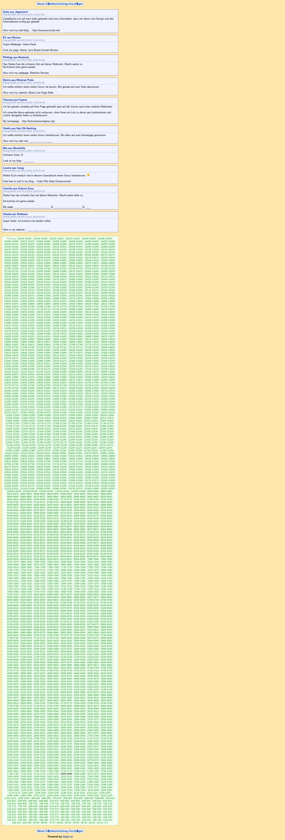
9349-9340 (106, 513)
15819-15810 (75, 265)
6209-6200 (26, 621)
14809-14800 (11, 306)
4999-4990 (39, 662)
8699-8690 (13, 537)
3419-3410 (13, 716)
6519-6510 (39, 610)
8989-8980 (53, 526)
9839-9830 (93, 496)
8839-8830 (39, 532)
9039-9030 (93, 524)
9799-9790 (39, 499)
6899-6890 (66, 597)
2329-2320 (80, 752)
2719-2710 (93, 738)
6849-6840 (26, 600)
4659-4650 (66, 673)
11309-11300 (12, 442)
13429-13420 (92, 358)
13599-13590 (43, 352)
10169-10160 (43, 486)
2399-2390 (93, 749)
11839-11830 (59, 420)
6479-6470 (93, 610)
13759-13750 (11, 347)
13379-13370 (59, 361)
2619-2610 (13, 744)
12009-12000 (12, 415)
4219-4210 (13, 689)
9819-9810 (13, 499)
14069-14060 (75, 333)
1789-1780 (53, 771)
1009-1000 (23, 798)
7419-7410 (13, 581)
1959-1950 (39, 765)
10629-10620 (92, 467)
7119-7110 (93, 589)
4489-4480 (80, 678)
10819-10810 (11, 461)
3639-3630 (39, 708)
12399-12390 (59, 399)
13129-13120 (11, 371)
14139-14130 (76, 331)
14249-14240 (11, 328)
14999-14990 (43, 298)
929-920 (110, 798)
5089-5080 (26, 659)
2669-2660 (53, 741)
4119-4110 (39, 692)
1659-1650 (13, 776)
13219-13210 (92, 366)
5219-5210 (66, 654)
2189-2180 (53, 757)
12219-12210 (11, 407)
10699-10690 (92, 464)
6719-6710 (93, 602)
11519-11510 (12, 434)
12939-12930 (92, 377)
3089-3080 (26, 727)
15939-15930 (108, 260)
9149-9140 (53, 521)
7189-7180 (106, 586)
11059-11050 (75, 450)
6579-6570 (66, 608)
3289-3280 (80, 719)
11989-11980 (44, 415)
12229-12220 (108, 404)
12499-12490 (11, 396)
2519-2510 (39, 746)
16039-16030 (59, 257)
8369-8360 (26, 548)
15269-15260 (59, 287)
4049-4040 (26, 695)
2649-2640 (80, 741)
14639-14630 (59, 312)
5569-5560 (26, 643)
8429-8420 (53, 545)
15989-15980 (27, 260)
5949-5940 (53, 629)
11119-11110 (90, 447)
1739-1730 (13, 773)
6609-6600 (26, 608)
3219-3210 (66, 722)
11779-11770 (44, 423)
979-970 (57, 798)
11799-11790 (12, 423)
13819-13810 (27, 344)
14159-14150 (43, 331)
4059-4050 (13, 695)
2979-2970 (66, 730)
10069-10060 (91, 488)
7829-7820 (106, 564)
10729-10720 (43, 464)
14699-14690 (75, 309)
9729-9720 (26, 502)
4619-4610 (13, 676)
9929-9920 (80, 494)
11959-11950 (91, 415)
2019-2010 (66, 763)
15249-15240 (92, 287)
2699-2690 (13, 741)
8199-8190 (39, 553)
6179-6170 (66, 621)
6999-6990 (39, 594)
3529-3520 (80, 711)
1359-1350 (93, 784)
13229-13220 (75, 366)
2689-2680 (26, 741)
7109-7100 (106, 589)
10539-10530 (11, 472)
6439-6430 (39, 613)
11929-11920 (28, 418)
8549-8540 (106, 540)
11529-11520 (107, 431)
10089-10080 (59, 488)
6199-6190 (39, 621)
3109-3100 (106, 725)
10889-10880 (11, 458)
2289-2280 (26, 754)
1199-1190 (93, 790)
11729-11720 (12, 426)
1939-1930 (66, 765)
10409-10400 (108, 475)
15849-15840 (27, 265)
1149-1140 (53, 792)
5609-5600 (80, 640)
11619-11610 (75, 428)
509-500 (22, 812)
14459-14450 (11, 320)
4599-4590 (39, 676)
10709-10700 (75, 464)
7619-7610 (66, 572)
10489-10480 (92, 472)
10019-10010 (62, 491)
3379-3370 (66, 716)
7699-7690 (66, 570)
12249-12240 (75, 404)
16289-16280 (108, 246)
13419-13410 (108, 358)
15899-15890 (59, 263)
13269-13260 (11, 366)
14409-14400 (92, 320)
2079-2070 (93, 760)
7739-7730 (13, 570)
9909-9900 (106, 494)
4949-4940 (106, 662)
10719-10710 (59, 464)
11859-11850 (28, 420)
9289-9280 (80, 515)
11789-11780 (28, 423)
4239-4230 (93, 687)
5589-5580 (106, 640)
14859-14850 (43, 304)
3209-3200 (80, 722)
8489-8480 (80, 543)
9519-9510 (93, 507)
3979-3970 (13, 697)
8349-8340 (53, 548)
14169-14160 (27, 331)
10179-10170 (27, 486)
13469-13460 (27, 358)
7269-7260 (106, 583)
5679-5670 (93, 638)
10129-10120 (108, 486)
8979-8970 (66, 526)
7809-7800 (26, 567)
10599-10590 (27, 469)
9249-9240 (26, 518)
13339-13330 (11, 363)
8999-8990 (39, 526)
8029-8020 (53, 559)
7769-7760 (80, 567)
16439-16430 (92, 241)
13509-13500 (75, 355)
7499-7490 (13, 578)
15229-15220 (11, 290)
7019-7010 (13, 594)
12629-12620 (27, 390)
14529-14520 (11, 317)
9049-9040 (80, 524)
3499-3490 (13, 714)
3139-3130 (66, 725)
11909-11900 (59, 418)
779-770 (54, 803)
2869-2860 (106, 733)
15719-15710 (11, 271)
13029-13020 (59, 374)
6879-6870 (93, 597)
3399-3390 (39, 716)
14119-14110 (108, 331)
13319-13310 (43, 363)
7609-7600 (80, 572)
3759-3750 (93, 703)
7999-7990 (93, 559)
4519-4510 (39, 678)
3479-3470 (39, 714)
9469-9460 (53, 510)
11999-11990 (28, 415)
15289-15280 (27, 287)
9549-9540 (53, 507)
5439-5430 (93, 646)
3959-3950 (39, 697)
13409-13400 (11, 361)
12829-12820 (43, 382)
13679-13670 (27, 350)
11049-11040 (91, 450)
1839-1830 (93, 768)
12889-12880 (59, 380)
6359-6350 (39, 616)
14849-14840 (59, 304)
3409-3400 (26, 716)
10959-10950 (11, 456)
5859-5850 (66, 632)
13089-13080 (75, 371)
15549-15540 (59, 276)
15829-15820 (59, 265)
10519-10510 (43, 472)
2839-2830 (39, 735)
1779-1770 (66, 771)
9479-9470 (39, 510)
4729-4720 (80, 670)
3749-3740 (106, 703)
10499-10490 (75, 472)
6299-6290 (13, 619)
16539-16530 (40, 238)
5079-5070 (39, 659)
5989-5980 (106, 627)
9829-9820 (106, 496)
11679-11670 (91, 426)
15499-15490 (27, 279)
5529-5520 (80, 643)
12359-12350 (11, 401)
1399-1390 (39, 784)
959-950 (78, 798)
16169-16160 (75, 252)
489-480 (43, 812)
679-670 (54, 806)
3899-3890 (13, 700)
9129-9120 (80, 521)
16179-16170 (59, 252)
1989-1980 (106, 763)
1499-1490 (13, 782)
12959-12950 (59, 377)
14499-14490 (59, 317)
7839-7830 (93, 564)
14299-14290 (43, 325)
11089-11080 (28, 450)
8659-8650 (66, 537)
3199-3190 (93, 722)
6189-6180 (53, 621)
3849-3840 (80, 700)
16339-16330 (27, 246)
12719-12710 (108, 385)
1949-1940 (53, 765)
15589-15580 (108, 274)
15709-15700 (27, 271)
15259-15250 (75, 287)
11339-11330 (75, 439)
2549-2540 (106, 744)
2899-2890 (66, 733)
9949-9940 (53, 494)
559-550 (75, 809)
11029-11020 (12, 453)
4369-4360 (26, 684)
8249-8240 (80, 551)
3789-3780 (53, 703)
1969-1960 (26, 765)
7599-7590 (93, 572)
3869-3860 (53, 700)
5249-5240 (26, 654)
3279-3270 (93, 719)
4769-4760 (26, 670)
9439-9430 (93, 510)
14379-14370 (27, 323)
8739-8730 (66, 534)
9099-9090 (13, 524)
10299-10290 (59, 480)
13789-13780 (75, 344)
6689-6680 (26, 605)
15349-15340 (43, 284)
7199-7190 (93, 586)
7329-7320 (26, 583)
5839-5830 (93, 632)
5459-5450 (66, 646)
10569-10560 (75, 469)
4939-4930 (13, 665)
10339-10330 (108, 477)
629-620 (107, 806)
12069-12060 (27, 412)
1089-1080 (26, 795)
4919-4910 (39, 665)
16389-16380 (59, 244)
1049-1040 (80, 795)
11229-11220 (29, 445)
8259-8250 (66, 551)
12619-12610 (43, 390)
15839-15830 (43, 265)
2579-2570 (66, 744)
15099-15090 (107, 293)
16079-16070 (107, 255)
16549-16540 (24, 238)
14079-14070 (59, 333)
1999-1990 (93, 763)
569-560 (64, 809)
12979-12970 (27, 377)
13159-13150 (75, 369)
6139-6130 (13, 624)
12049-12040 (59, 412)
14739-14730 (11, 309)
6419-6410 (66, 613)
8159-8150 (93, 553)
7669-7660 (106, 570)
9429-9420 (106, 510)
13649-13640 (75, 350)
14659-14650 (27, 312)
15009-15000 (27, 298)
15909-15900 (43, 263)
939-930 (99, 798)
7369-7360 (80, 581)
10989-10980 (75, 453)
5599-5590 (93, 640)
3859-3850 (66, 700)
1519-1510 (93, 779)
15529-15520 (92, 276)
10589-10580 (43, 469)
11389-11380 (107, 437)
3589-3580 (106, 708)
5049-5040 (80, 659)
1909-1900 (106, 765)
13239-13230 (59, 366)
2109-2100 (53, 760)
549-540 (86, 809)
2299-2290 (13, 754)
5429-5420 (106, 646)
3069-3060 (53, 727)
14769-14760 (75, 306)
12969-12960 (43, 377)
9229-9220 (53, 518)
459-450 (75, 812)
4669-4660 (53, 673)
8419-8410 (66, 545)
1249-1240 (26, 790)
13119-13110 (27, 371)
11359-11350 (44, 439)
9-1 (106, 822)
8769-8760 (26, 534)
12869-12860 (92, 380)
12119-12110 (59, 409)
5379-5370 (66, 649)
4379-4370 (13, 684)
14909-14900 (75, 301)
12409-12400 (43, 399)
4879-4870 (93, 665)
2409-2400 (80, 749)
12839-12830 (27, 382)
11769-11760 (59, 423)
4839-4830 (39, 668)
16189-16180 (43, 252)
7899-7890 (13, 564)
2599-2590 (39, 744)
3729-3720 (26, 706)
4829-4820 (53, 668)
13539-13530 (27, 355)
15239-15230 (108, 287)
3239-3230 (39, 722)
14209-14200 (75, 328)
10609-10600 (11, 469)
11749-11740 (91, 423)
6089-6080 (79, 624)
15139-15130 (43, 293)
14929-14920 (43, 301)
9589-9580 (106, 505)
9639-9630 (39, 505)
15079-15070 (27, 295)
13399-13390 (27, 361)
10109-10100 (27, 488)
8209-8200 (26, 553)
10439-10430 (59, 475)
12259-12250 (59, 404)
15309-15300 (108, 284)
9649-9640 (26, 505)
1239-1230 (40, 790)
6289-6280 (26, 619)
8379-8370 (13, 548)
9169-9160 (26, 521)
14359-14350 (59, 323)
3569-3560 (26, 711)
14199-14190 (92, 328)
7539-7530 (66, 575)
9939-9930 (66, 494)
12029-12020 (92, 412)
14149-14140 (60, 331)
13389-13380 (43, 361)
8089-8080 (79, 556)
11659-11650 (12, 428)
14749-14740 (108, 306)
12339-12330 (43, 401)
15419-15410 (43, 282)
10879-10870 (27, 458)
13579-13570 (75, 352)
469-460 (64, 812)
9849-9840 (80, 496)
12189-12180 (59, 407)
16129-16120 (27, 255)
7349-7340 (106, 581)
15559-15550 (43, 276)
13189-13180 (27, 369)
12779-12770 (11, 385)
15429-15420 (27, 282)
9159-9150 (40, 521)
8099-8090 (66, 556)
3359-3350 (93, 716)
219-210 (11, 820)
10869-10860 (43, 458)
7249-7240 (26, 586)
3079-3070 (39, 727)
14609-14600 (108, 312)
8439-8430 (39, 545)
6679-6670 (39, 605)
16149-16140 (108, 252)
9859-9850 (66, 496)
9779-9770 (66, 499)
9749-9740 (106, 499)
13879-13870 (43, 342)
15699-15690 (43, 271)
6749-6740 (53, 602)
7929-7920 (80, 562)
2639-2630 (93, 741)
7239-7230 (39, 586)
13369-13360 (75, 361)
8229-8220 (106, 551)
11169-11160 (14, 447)
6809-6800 (80, 600)
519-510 (11, 812)
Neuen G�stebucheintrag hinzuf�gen (60, 3)
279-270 (54, 817)
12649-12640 (108, 388)
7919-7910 (93, 562)
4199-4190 (39, 689)
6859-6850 (13, 600)
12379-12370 (92, 399)
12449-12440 (92, 396)
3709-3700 (53, 706)
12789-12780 (108, 382)
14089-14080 (43, 333)
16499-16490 (105, 238)
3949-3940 (53, 697)
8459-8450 (13, 545)
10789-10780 (59, 461)
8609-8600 (26, 540)
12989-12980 (11, 377)
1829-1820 (106, 768)
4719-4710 (93, 670)
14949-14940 (11, 301)
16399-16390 (43, 244)
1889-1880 (26, 768)
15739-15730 (92, 268)
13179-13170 (43, 369)
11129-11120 (75, 447)
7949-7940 (53, 562)
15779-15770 (27, 268)
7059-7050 (66, 591)
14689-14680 (92, 309)
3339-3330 (13, 719)
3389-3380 (53, 716)
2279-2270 (39, 754)
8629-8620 (106, 537)
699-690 (32, 806)
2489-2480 (80, 746)
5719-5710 (39, 638)
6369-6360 (26, 616)
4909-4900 (53, 665)
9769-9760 (80, 499)
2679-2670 (39, 741)
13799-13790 (59, 344)
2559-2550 (93, 744)
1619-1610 (66, 776)
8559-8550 (93, 540)
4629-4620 (106, 673)
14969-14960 (92, 298)
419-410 (11, 814)
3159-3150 (40, 725)
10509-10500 (59, 472)
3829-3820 (106, 700)
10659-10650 (43, 467)
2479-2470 (93, 746)
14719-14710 (43, 309)
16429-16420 (108, 241)
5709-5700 (53, 638)
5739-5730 (13, 638)
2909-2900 (53, 733)
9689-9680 (80, 502)
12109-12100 (75, 409)
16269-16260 (27, 249)
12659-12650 (92, 388)
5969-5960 (26, 629)
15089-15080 (11, 295)
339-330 (96, 814)
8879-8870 (93, 529)
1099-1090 (13, 795)
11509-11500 (28, 434)
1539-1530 (66, 779)
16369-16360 (92, 244)
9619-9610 (66, 505)
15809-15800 (92, 265)
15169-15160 (108, 290)
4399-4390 (93, 681)
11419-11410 (59, 437)
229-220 (107, 817)
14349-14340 (75, 323)
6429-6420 (53, 613)
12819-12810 (59, 382)
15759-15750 (59, 268)
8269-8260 (53, 551)
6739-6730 (66, 602)
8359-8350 (39, 548)
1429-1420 (106, 782)
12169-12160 (92, 407)
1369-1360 (80, 784)
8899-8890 (66, 529)
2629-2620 (106, 741)
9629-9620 (53, 505)
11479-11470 (75, 434)
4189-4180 (53, 689)
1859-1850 (66, 768)
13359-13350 (92, 361)
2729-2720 (80, 738)
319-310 (11, 817)
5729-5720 (26, 638)
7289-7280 (80, 583)
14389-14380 (11, 323)
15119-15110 (76, 293)
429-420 (107, 812)
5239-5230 (39, 654)
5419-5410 (13, 649)
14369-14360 (43, 323)
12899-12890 (43, 380)
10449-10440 (43, 475)
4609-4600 (26, 676)
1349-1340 (106, 784)
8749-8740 (53, 534)
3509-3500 (106, 711)
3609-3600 (80, 708)
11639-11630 (44, 428)
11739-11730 (107, 423)
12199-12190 (43, 407)
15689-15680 (59, 271)
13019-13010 (75, 374)
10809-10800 (27, 461)
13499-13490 (92, 355)
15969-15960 (59, 260)
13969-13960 (11, 339)
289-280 (43, 817)
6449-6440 (26, 613)
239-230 (96, 817)
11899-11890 (75, 418)
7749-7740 (106, 567)
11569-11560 (44, 431)
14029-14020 (27, 336)
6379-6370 (13, 616)
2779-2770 (13, 738)
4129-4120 (26, 692)
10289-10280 (75, 480)
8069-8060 (106, 556)
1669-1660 (106, 773)
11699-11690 (59, 426)
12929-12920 (108, 377)
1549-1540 (53, 779)
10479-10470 (108, 472)
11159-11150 (29, 447)
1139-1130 (66, 792)
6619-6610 (13, 608)
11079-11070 (44, 450)
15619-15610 (59, 274)
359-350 (75, 814)
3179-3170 (13, 725)
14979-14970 (75, 298)
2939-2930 (13, 733)
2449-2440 (26, 749)
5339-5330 (13, 651)
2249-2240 (80, 754)
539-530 (96, 809)
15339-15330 (59, 284)
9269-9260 (106, 515)
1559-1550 (39, 779)
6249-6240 (80, 619)
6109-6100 (53, 624)
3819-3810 (13, 703)
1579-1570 (13, 779)
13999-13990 (75, 336)
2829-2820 (53, 735)
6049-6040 (26, 627)
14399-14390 (108, 320)
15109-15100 (91, 293)
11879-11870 (107, 418)
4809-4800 (80, 668)
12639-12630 (11, 390)
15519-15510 (108, 276)
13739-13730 (43, 347)
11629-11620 (59, 428)
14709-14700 (59, 309)
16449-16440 (75, 241)
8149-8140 (106, 553)
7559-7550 (39, 575)
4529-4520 (26, 678)
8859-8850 (13, 532)
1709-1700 (53, 773)
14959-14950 (108, 298)
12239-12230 (92, 404)
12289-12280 (11, 404)
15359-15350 (27, 284)
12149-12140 (11, 409)
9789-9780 (53, 499)
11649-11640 (28, 428)
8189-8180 (53, 553)
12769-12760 (27, 385)
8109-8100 (53, 556)
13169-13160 (59, 369)
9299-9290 (66, 515)
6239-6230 (93, 619)
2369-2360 (26, 752)
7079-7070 (39, 591)
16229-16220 (92, 249)
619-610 (11, 809)
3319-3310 (39, 719)
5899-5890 (13, 632)
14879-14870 (11, 304)
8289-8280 (26, 551)
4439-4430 (39, 681)
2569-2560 (80, 744)
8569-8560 (80, 540)
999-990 (35, 798)
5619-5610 (66, 640)
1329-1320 (26, 787)
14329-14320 (108, 323)
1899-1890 (13, 768)
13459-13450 (43, 358)
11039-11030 (107, 450)
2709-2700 (106, 738)
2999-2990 (39, 730)
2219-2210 (13, 757)
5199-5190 (93, 654)
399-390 (32, 814)
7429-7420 (106, 578)
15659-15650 (108, 271)
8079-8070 (93, 556)
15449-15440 (108, 279)
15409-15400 (59, 282)
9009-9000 (26, 526)
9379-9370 (66, 513)
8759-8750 (39, 534)
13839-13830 (108, 342)
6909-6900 (53, 597)
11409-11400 (75, 437)
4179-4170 (66, 689)
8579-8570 (66, 540)
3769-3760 (80, 703)
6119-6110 (39, 624)
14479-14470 (92, 317)
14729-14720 (27, 309)
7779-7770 (66, 567)
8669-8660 (53, 537)
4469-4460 (106, 678)
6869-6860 (106, 597)
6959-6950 (93, 594)
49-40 (76, 822)
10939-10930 (43, 456)
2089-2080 (79, 760)
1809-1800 (26, 771)
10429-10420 (75, 475)
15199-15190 (59, 290)
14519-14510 (27, 317)
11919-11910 (44, 418)
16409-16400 (27, 244)
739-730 (96, 803)
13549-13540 (11, 355)
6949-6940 (106, 594)
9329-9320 (26, 515)
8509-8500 (53, 543)
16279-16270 (11, 249)
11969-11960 (75, 415)
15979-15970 (43, 260)
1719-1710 (39, 773)
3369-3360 (80, 716)
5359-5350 (93, 649)
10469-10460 (11, 475)
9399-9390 (39, 513)
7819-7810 (13, 567)
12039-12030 (75, 412)
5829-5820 (106, 632)
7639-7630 (39, 572)
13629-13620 (108, 350)
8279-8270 (39, 551)
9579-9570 (13, 507)
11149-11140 (44, 447)
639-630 (96, 806)
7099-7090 (13, 591)
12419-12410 (27, 399)
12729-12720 (92, 385)
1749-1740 (106, 771)
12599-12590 (75, 390)
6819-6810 (66, 600)
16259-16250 (43, 249)
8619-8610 (13, 540)
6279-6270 (39, 619)
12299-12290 (108, 401)
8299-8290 (13, 551)
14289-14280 (59, 325)
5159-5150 (40, 657)
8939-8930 (13, 529)
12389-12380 (75, 399)
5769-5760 (80, 635)
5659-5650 (13, 640)
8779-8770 (13, 534)
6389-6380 (106, 613)
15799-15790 (108, 265)
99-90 (36, 822)
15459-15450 (92, 279)
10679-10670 (11, 467)
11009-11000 (43, 453)
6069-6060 (106, 624)
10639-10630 (75, 467)
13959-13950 (27, 339)
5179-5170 (13, 657)
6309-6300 (106, 616)
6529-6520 (26, 610)
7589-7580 (106, 572)
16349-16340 (11, 246)
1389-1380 (53, 784)
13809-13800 (43, 344)
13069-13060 (107, 371)
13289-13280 (92, 363)
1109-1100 (105, 792)
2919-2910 (39, 733)
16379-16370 (75, 244)
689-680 (43, 806)
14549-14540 (92, 314)
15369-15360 (11, 284)
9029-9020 (106, 524)
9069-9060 (53, 524)
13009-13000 (92, 374)
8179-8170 (66, 553)
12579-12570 (108, 390)
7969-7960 (26, 562)
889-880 (43, 801)
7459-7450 (66, 578)
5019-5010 (13, 662)
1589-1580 (106, 776)
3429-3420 (106, 714)
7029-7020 (106, 591)
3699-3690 (66, 706)
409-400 (22, 814)
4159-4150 (93, 689)
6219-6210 (13, 621)
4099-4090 (66, 692)
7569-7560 (26, 575)
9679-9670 (93, 502)
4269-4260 (53, 687)
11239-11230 (13, 445)
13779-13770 (92, 344)
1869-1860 (53, 768)
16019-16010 (92, 257)
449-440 (86, 812)
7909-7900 (106, 562)
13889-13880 (27, 342)
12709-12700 (11, 388)
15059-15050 (59, 295)
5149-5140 (53, 657)
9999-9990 (93, 491)
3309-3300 (53, 719)
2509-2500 (53, 746)
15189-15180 (75, 290)
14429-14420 (59, 320)
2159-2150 (93, 757)
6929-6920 (26, 597)
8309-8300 (106, 548)
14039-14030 (11, 336)
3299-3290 (66, 719)
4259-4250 (66, 687)
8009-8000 (80, 559)
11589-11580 (12, 431)
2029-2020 (53, 763)
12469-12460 (59, 396)
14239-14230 (27, 328)
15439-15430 (11, 282)
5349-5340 (106, 649)
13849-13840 (92, 342)
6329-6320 (80, 616)
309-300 (22, 817)
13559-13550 (108, 352)
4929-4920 (26, 665)
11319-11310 (107, 439)
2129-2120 (26, 760)
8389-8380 (106, 545)
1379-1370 (66, 784)
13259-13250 (27, 366)
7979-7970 (13, 562)
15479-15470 (59, 279)
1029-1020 (106, 795)
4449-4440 (26, 681)
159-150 (75, 820)
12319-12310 (75, 401)
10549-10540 (108, 469)
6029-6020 (53, 627)
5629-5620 (53, 640)
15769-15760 (43, 268)
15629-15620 (43, 274)
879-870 (54, 801)
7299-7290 (66, 583)
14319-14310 (11, 325)
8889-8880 (80, 529)
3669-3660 (106, 706)
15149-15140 (27, 293)
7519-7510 (93, 575)
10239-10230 (43, 483)
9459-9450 (66, 510)
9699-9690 (66, 502)
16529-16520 (56, 238)
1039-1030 (93, 795)
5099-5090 (13, 659)
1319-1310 (39, 787)
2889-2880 (80, 733)
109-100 (26, 822)
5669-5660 (106, 638)
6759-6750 (39, 602)
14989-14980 (59, 298)
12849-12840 (11, 382)
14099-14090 (27, 333)
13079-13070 (91, 371)
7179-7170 (13, 589)
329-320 (107, 814)
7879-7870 (39, 564)
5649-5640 (26, 640)
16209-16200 (11, 252)
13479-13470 (11, 358)
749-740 (86, 803)
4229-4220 (106, 687)
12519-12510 (92, 393)
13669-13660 (43, 350)
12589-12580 (92, 390)
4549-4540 (106, 676)
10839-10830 (92, 458)
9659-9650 (13, 505)
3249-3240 (26, 722)
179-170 (54, 820)
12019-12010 (108, 412)
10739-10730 (27, 464)
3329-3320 (26, 719)
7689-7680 (80, 570)
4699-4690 (13, 673)
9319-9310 (39, 515)
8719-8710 (93, 534)
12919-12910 (11, 380)
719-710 (11, 806)
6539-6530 (13, 610)
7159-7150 (40, 589)
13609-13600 (27, 352)
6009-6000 (80, 627)
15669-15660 (92, 271)
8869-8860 (106, 529)
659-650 (75, 806)
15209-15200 (43, 290)
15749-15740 (75, 268)
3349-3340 (106, 716)
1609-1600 (80, 776)
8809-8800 (80, 532)
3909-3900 (106, 697)
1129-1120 (79, 792)
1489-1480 (26, 782)
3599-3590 (93, 708)
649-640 (86, 806)
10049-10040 (14, 491)
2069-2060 (106, 760)
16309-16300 (75, 246)
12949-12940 (75, 377)
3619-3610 (66, 708)
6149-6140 (106, 621)
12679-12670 (59, 388)
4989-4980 (53, 662)
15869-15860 (108, 263)
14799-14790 (27, 306)
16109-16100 (59, 255)
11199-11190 (75, 445)
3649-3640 (26, 708)
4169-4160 (80, 689)
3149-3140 (53, 725)
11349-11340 (59, 439)
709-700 (22, 806)
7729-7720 (26, 570)
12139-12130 (27, 409)
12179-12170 (75, 407)
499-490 (32, 812)
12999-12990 (108, 374)
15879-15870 (92, 263)
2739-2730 (66, 738)
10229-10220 (59, 483)
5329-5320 (26, 651)
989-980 (46, 798)
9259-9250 (13, 518)
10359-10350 (75, 477)
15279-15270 (43, 287)
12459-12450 (75, 396)
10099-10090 (43, 488)
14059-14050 (92, 333)
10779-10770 (75, 461)
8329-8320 (80, 548)
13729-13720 (59, 347)
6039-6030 (39, 627)
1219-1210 (67, 790)
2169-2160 (80, 757)
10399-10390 (11, 477)
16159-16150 (92, 252)
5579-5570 (13, 643)
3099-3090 (13, 727)
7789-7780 (53, 567)
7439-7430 (93, 578)
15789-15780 (11, 268)
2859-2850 (13, 735)
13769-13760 (108, 344)
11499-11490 (44, 434)
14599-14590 (11, 314)
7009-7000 (26, 594)
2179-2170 (66, 757)
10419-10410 (92, 475)
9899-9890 (13, 496)
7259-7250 (13, 586)
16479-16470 (27, 241)
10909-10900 (92, 456)
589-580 (43, 809)
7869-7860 (53, 564)
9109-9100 (106, 521)
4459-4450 (13, 681)
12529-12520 (75, 393)
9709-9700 (53, 502)
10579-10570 (59, 469)
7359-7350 (93, 581)
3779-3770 (66, 703)
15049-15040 (75, 295)
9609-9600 (80, 505)
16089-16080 (91, 255)
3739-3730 (13, 706)
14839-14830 (75, 304)
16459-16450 (59, 241)
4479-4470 (93, 678)
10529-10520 (27, 472)
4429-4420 (53, 681)
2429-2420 (53, 749)
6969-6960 (80, 594)
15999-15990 (11, 260)
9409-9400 (26, 513)
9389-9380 (53, 513)
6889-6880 (80, 597)
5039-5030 (93, 659)
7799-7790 (39, 567)
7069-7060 (53, 591)
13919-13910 (92, 339)
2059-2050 (13, 763)
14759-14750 (92, 306)
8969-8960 (80, 526)
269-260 (64, 817)
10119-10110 (11, 488)
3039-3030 (93, 727)
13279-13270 (108, 363)
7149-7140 (53, 589)
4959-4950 (93, 662)
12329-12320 (59, 401)
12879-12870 (75, 380)
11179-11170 (106, 445)
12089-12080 (107, 409)
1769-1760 (80, 771)
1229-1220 (53, 790)
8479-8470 (93, 543)
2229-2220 (106, 754)
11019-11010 (27, 453)
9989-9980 (106, 491)
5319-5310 (39, 651)
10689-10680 (108, 464)
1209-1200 (80, 790)
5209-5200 (80, 654)
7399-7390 (39, 581)
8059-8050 (13, 559)
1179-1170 (14, 792)
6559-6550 (93, 608)
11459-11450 (107, 434)
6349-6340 (53, 616)
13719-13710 (75, 347)
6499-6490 (66, 610)
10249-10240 (27, 483)
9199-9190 (93, 518)
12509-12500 (108, 393)
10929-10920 (59, 456)
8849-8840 (26, 532)
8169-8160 (80, 553)
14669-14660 (11, 312)
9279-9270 (93, 515)
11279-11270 (59, 442)
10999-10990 (59, 453)
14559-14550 (75, 314)
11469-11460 (91, 434)
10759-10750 (108, 461)
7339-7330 (13, 583)
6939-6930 (13, 597)
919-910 (11, 801)
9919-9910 (93, 494)
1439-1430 (93, 782)
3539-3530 (66, 711)
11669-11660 (107, 426)
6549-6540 (106, 608)
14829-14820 (92, 304)
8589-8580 (53, 540)
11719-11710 (28, 426)
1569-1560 (26, 779)
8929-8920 (26, 529)
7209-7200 (80, 586)
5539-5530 (66, 643)
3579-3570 (13, 711)
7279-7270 (93, 583)
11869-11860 (12, 420)
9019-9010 (13, 526)
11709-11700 (44, 426)
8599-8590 (39, 540)
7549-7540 (53, 575)
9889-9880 (26, 496)
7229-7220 (53, 586)
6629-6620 (106, 605)
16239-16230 (75, 249)
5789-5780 (53, 635)
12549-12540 (43, 393)
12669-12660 (75, 388)
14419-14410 (75, 320)
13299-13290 (75, 363)
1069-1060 (53, 795)
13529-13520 (43, 355)
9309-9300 (53, 515)
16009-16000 (108, 257)
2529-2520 (26, 746)
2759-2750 (39, 738)
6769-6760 (26, 602)
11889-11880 (91, 418)
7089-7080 (26, 591)
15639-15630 (27, 274)
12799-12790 (92, 382)
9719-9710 (39, 502)
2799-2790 (93, 735)
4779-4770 (13, 670)
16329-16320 (43, 246)
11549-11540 (75, 431)
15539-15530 (75, 276)
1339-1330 (13, 787)
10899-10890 (108, 456)
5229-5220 (53, 654)
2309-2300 (106, 752)
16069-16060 (11, 257)
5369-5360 (80, 649)
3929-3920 (80, 697)
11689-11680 (75, 426)
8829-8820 (53, 532)
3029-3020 (106, 727)
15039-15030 (92, 295)
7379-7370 (66, 581)
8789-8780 (106, 532)
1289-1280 (80, 787)
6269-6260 (53, 619)
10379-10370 (43, 477)
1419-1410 (13, 784)
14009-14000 (59, 336)
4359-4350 (39, 684)
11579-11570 (28, 431)
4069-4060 (106, 692)
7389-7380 (53, 581)
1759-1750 (93, 771)
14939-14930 (27, 301)
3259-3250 (13, 722)
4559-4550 (93, 676)
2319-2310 (93, 752)
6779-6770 (13, 602)
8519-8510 (39, 543)
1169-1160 (27, 792)
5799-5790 (39, 635)
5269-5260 (106, 651)
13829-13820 (11, 344)
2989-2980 (53, 730)
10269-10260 (108, 480)
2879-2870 (93, 733)
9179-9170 (13, 521)
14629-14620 (75, 312)
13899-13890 (11, 342)
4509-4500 (53, 678)
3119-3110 (93, 725)
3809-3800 (26, 703)
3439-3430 (93, 714)
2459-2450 (13, 749)
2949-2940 (106, 730)
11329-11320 (91, 439)
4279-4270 (39, 687)
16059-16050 (27, 257)
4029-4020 (53, 695)
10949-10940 (27, 456)
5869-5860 (53, 632)
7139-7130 (66, 589)
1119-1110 (92, 792)
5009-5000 (26, 662)
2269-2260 (53, 754)
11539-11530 (91, 431)
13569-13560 (92, 352)
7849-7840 (80, 564)
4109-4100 (53, 692)
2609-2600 (26, 744)
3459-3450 (66, 714)
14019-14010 (43, 336)
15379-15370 (108, 282)
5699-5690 (66, 638)
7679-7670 (93, 570)
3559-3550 (39, 711)
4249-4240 (80, 687)
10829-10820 (108, 458)
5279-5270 (93, 651)
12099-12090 (91, 409)
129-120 (107, 820)
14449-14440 (27, 320)
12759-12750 (43, 385)
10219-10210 (75, 483)
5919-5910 (93, 629)
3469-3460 (53, 714)
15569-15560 (27, 276)
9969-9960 (26, 494)
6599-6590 (39, 608)
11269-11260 (75, 442)
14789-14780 (43, 306)
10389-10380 (27, 477)
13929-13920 (75, 339)
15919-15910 (27, 263)
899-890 (32, 801)
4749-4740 (53, 670)
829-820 (107, 801)
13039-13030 (43, 374)
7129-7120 (80, 589)
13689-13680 (11, 350)
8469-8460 (106, 543)
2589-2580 (53, 744)
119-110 (16, 822)
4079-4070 (93, 692)
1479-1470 (39, 782)
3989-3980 (106, 695)
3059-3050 (66, 727)
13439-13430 (75, 358)
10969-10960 (107, 453)
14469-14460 (108, 317)
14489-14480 (75, 317)
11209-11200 (60, 445)
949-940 (89, 798)
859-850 (75, 801)
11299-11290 (28, 442)
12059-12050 (43, 412)
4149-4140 (106, 689)
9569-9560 (26, 507)
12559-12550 (27, 393)
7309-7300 (53, 583)
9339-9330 (13, 515)
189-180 (43, 820)
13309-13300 (59, 363)
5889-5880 (26, 632)
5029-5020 (106, 659)
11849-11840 (44, 420)
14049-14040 (108, 333)
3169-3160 (26, 725)
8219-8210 (13, 553)
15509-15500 (11, 279)
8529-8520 (26, 543)
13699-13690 (108, 347)
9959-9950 (39, 494)
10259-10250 (11, 483)
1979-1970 (13, 765)
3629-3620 (53, 708)
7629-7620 (53, 572)
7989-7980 (106, 559)
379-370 (54, 814)
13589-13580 (59, 352)
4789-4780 (106, 668)
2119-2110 (39, 760)
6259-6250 (66, 619)
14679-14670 (108, 309)
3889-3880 (26, 700)
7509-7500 (106, 575)
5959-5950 (39, 629)
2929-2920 (26, 733)
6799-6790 (93, 600)
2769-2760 (26, 738)
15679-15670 (75, 271)
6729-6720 (80, 602)
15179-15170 (92, 290)
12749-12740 (59, 385)
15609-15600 (75, 274)
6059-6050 (13, 627)
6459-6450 (13, 613)
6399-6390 (93, 613)
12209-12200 (27, 407)
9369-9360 (80, 513)
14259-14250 (108, 325)
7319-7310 (39, 583)
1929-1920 (80, 765)
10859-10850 (59, 458)
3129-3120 (80, 725)
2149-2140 (106, 757)
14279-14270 (75, 325)
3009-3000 (26, 730)
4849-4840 (26, 668)
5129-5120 (80, 657)
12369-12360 (108, 399)
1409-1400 (26, 784)
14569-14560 (59, 314)
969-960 (67, 798)
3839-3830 (93, 700)
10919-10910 (75, 456)
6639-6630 (93, 605)
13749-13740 (27, 347)
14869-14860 (27, 304)
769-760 (64, 803)
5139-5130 (66, 657)
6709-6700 (106, 602)
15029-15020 (108, 295)
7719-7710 (39, 570)
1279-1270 (93, 787)
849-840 (86, 801)
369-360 (64, 814)
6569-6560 (80, 608)
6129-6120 (26, 624)
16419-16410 (11, 244)
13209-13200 (108, 366)
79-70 (52, 822)
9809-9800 (26, 499)
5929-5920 (80, 629)
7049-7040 (80, 591)
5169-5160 (26, 657)
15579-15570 (11, 276)
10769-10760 (92, 461)
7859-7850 (66, 564)
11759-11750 (75, 423)
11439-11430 (28, 437)
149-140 (86, 820)
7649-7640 (26, 572)
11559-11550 (59, 431)
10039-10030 (30, 491)
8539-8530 (13, 543)
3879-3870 (39, 700)
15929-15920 (11, 263)
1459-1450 (66, 782)
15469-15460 (75, 279)
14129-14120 (92, 331)
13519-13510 (59, 355)
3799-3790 (39, 703)
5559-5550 (39, 643)
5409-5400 (26, 649)
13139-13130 (108, 369)
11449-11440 (12, 437)
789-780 (43, 803)
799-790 (32, 803)
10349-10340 (92, 477)
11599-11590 (107, 428)
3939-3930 (66, 697)
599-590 (32, 809)
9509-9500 (106, 507)
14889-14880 (108, 301)
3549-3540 (53, 711)
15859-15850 (11, 265)
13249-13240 (43, 366)
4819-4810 (66, 668)
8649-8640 (80, 537)
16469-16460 (43, 241)
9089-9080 (26, 524)
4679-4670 (39, 673)
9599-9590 (93, 505)
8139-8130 (13, 556)
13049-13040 (27, 374)
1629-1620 (53, 776)
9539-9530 (66, 507)
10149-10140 (75, 486)
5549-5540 (53, 643)
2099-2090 (66, 760)
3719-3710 (39, 706)
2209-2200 (26, 757)
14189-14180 (108, 328)
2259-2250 (66, 754)
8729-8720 (80, 534)
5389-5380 (53, 649)
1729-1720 (26, 773)
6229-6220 (106, 619)
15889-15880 (75, 263)
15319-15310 (92, 284)
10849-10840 (75, 458)
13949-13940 (43, 339)
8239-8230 (93, 551)
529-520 (107, 809)
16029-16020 (75, 257)
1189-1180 (106, 790)
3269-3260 (106, 719)
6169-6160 (80, 621)
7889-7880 (26, 564)
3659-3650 (13, 708)
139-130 (96, 820)
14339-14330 (92, 323)
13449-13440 (59, 358)
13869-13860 (59, 342)
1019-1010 (10, 798)
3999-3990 (93, 695)
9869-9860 (53, 496)
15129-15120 (60, 293)
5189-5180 (106, 654)
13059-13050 (11, 374)
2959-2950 (93, 730)
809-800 (22, 803)
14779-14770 (59, 306)
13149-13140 (92, 369)
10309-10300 (43, 480)
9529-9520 (80, 507)
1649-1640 (26, 776)
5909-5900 (106, 629)
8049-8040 (26, 559)
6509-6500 (53, 610)
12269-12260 (43, 404)
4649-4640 (80, 673)
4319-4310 (93, 684)
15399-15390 (75, 282)
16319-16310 (59, 246)
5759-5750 (93, 635)
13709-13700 (92, 347)
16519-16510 (73, 238)
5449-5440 (80, 646)
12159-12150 (108, 407)
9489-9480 (26, 510)
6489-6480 (80, 610)
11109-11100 (105, 447)
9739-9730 (13, 502)
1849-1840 (80, 768)
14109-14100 (11, 333)
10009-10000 (78, 491)
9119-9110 (93, 521)
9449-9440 (80, 510)
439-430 (96, 812)
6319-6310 (93, 616)
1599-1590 (93, 776)
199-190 (32, 820)
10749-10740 (11, 464)
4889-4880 (80, 665)
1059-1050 (66, 795)
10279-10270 (92, 480)
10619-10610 (108, 467)
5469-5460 (53, 646)
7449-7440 (80, 578)
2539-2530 (13, 746)
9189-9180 (106, 518)
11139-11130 (59, 447)
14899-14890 (92, 301)
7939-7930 (66, 562)
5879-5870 (39, 632)
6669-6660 (53, 605)
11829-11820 (75, 420)
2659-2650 (66, 741)
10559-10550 (92, 469)
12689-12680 (43, 388)
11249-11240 (107, 442)
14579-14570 (43, 314)
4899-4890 (66, 665)
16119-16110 (43, 255)
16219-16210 (108, 249)
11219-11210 (44, 445)
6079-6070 (93, 624)
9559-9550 (39, 507)
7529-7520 (80, 575)
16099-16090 (75, 255)
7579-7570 (13, 575)
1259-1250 (13, 790)
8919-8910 (39, 529)
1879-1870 (39, 768)
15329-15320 (75, 284)
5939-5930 (66, 629)
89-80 (44, 822)
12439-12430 (108, 396)
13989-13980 (92, 336)
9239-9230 (39, 518)
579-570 (54, 809)
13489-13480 (108, 355)
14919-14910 (59, 301)
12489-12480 (27, 396)
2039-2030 (39, 763)
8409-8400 (80, 545)
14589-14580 (27, 314)
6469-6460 (106, 610)
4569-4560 (80, 676)
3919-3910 (93, 697)
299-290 (32, 817)
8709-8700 (106, 534)
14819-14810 (108, 304)
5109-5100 (106, 657)
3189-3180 (106, 722)
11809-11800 (107, 420)
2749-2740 (53, 738)
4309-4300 (106, 684)
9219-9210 (66, 518)
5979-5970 (13, 629)
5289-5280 (80, 651)
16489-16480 (11, 241)
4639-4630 (93, 673)
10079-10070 (75, 488)
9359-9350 (93, 513)
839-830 (96, 801)
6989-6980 (53, 594)
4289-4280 (26, 687)
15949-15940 (92, 260)
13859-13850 (75, 342)
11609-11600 (91, 428)
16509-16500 (89, 238)
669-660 (64, 806)
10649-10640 (59, 467)
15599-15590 (92, 274)
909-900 (22, 801)
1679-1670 (93, 773)
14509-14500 (43, 317)
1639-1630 (39, 776)
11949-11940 (107, 415)
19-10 (100, 822)
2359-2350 (39, 752)
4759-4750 (39, 670)
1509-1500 (106, 779)
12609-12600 (59, 390)
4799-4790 (93, 668)
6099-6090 (66, 624)
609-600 (22, 809)
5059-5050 (66, 659)
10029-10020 (46, 491)
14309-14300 (27, 325)
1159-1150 (40, 792)
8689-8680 (26, 537)
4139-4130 (13, 692)
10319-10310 (27, 480)
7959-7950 (39, 562)
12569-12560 (11, 393)
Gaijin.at (68, 836)
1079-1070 (39, 795)
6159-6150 (93, 621)
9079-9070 (39, 524)
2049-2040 (26, 763)
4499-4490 (66, 678)
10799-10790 (43, 461)
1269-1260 (106, 787)
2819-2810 (66, 735)
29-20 (92, 822)
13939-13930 (59, 339)
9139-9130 (66, 521)
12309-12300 (92, 401)
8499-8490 (66, 543)
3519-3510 (93, 711)
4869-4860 (106, 665)
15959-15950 (75, 260)
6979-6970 (66, 594)
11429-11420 (44, 437)
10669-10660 (27, 467)
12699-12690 (27, 388)
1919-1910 (93, 765)
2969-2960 (80, 730)
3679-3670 (93, 706)
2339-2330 (66, 752)
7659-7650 (13, 572)
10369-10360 (59, 477)
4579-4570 (66, 676)
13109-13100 (43, 371)
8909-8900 (53, 529)
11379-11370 (12, 439)
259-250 (75, 817)
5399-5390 (39, 649)
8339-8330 (66, 548)
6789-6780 (106, 600)
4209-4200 (26, 689)
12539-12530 (59, 393)
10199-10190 (108, 483)
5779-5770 (66, 635)
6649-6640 (80, 605)
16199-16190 (27, 252)
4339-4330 (66, 684)
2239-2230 (93, 754)
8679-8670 (39, 537)
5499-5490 (13, 646)
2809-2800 (80, 735)
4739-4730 (66, 670)
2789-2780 (106, 735)
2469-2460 (106, 746)
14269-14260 (92, 325)
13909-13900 (108, 339)
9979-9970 (13, 494)
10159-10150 (59, 486)
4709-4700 (106, 670)
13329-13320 (27, 363)
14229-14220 (43, 328)
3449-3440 (80, 714)
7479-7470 (39, 578)
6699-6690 (13, 605)
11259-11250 (91, 442)
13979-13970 (108, 336)
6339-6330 (66, 616)
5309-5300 (53, 651)
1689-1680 (80, 773)
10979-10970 (91, 453)
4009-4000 (80, 695)
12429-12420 (11, 399)
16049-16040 (43, 257)
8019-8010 (66, 559)
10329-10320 (11, 480)
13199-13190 (11, 369)
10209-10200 (92, 483)
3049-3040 (80, 727)
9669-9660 (106, 502)
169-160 (64, 820)
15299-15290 (11, 287)
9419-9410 (13, 513)
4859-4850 (13, 668)
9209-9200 (80, 518)
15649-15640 (11, 274)
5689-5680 (80, 638)
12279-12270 (27, 404)
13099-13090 (59, 371)
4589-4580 (53, 676)
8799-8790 (93, 532)
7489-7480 (26, 578)
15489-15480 (43, 279)
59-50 (68, 822)
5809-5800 (26, 635)
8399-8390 (93, 545)
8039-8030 (39, 559)
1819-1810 (13, 771)
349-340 (86, 814)
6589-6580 (53, 608)
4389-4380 (106, 681)
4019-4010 (66, 695)
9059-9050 (66, 524)
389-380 (43, 814)
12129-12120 (43, 409)
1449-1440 (80, 782)
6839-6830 (39, 600)
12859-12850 (108, 380)
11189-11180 (91, 445)
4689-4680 (26, 673)
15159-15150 (11, 293)
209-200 (22, 820)
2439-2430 (39, 749)
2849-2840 (26, 735)
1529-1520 (80, 779)
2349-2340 (53, 752)
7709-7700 (53, 570)
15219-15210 (27, 290)
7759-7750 (93, 567)
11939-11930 (12, 418)
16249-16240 (59, 249)
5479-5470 (39, 646)
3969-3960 (26, 697)
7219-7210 (66, 586)
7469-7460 (53, 578)
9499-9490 (13, 510)
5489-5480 (26, 646)
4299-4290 (13, 687)
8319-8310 (93, 548)
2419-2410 (66, 749)
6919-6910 (39, 597)
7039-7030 (93, 591)
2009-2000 (80, 763)
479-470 (54, 812)
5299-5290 (66, 651)
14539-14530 (108, 314)
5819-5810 (13, 635)
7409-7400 (26, 581)
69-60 (60, 822)
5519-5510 (93, 643)
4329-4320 (80, 684)
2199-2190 (39, 757)
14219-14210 (59, 328)
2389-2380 (106, 749)
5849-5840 (80, 632)
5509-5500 (106, 643)
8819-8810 (66, 532)
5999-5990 (93, 627)
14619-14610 (92, 312)
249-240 (86, 817)
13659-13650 (59, 350)
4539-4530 (13, 678)
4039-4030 (39, 695)
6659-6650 (66, 605)
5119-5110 (93, 657)
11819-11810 (91, 420)
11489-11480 (59, 434)
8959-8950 (93, 526)
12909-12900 (27, 380)
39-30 (84, 822)
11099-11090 (12, 450)
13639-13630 (92, 350)
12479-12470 (43, 396)
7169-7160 (26, 589)
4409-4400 (80, 681)
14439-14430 (43, 320)
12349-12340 (27, 401)
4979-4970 (66, 662)
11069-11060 (59, 450)
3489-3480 (26, 714)
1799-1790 (39, 771)
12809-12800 (75, 382)
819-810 (11, 803)
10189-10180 (11, 486)
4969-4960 (80, 662)
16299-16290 (92, 246)
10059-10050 (107, 488)
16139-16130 (11, 255)
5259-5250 (13, 654)
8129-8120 (26, 556)
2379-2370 (13, 752)
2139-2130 (13, 760)
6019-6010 (66, 627)
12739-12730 (75, 385)
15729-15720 (108, 268)
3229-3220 (53, 722)
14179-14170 (11, 331)
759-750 (75, 803)
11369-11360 (28, 439)
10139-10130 (92, 486)
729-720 (107, 803)
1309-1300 (53, 787)
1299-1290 (66, 787)
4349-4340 (53, 684)
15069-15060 (43, 295)
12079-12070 (11, 412)
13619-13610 (11, 352)
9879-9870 (39, 496)
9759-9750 (93, 499)
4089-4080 (79, 692)
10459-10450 (27, 475)
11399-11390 (91, 437)
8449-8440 (26, 545)
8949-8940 (106, 526)
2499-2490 (66, 746)
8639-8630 (93, 537)
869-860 (64, 801)
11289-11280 (44, 442)
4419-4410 (66, 681)
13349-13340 (108, 361)
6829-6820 (53, 600)
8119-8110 (39, 556)
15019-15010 (11, 298)
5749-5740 (106, 635)
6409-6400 (80, 613)
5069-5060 (53, 659)
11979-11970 (60, 415)
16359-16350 (108, 244)
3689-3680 (80, 706)
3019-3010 (13, 730)
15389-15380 (92, 282)
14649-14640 (43, 312)
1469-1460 (53, 782)
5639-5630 (39, 640)
